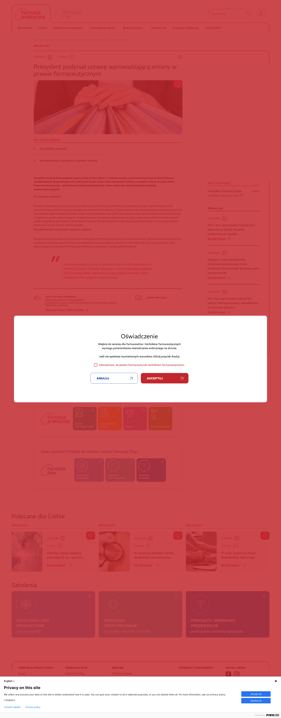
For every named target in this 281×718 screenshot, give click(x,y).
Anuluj (103, 378)
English (8, 681)
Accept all (256, 694)
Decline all (256, 700)
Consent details (12, 707)
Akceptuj (155, 378)
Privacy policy (33, 707)
